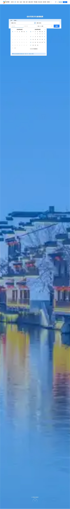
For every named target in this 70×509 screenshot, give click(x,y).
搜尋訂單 (60, 2)
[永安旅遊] (6, 2)
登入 (65, 2)
